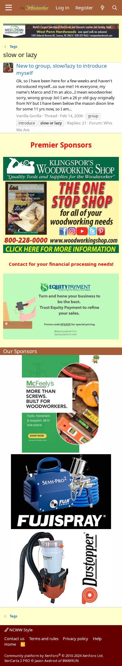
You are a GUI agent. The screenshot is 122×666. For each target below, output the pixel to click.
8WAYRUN (71, 660)
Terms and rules (43, 638)
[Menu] (8, 8)
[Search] (115, 7)
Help (97, 638)
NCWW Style (20, 630)
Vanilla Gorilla (28, 116)
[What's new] (102, 7)
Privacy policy (75, 638)
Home (10, 644)
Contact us (14, 638)
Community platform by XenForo (54, 655)
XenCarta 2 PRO (17, 660)
